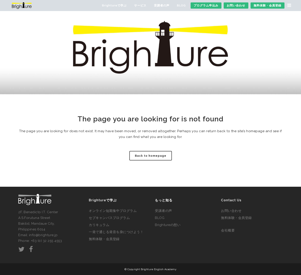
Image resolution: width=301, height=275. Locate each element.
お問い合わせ (231, 211)
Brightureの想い (167, 225)
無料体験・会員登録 (104, 239)
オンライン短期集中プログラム (113, 211)
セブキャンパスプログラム (109, 218)
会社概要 (228, 230)
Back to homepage (150, 155)
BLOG (159, 218)
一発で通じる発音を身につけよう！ (116, 232)
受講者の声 (163, 211)
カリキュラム (99, 225)
